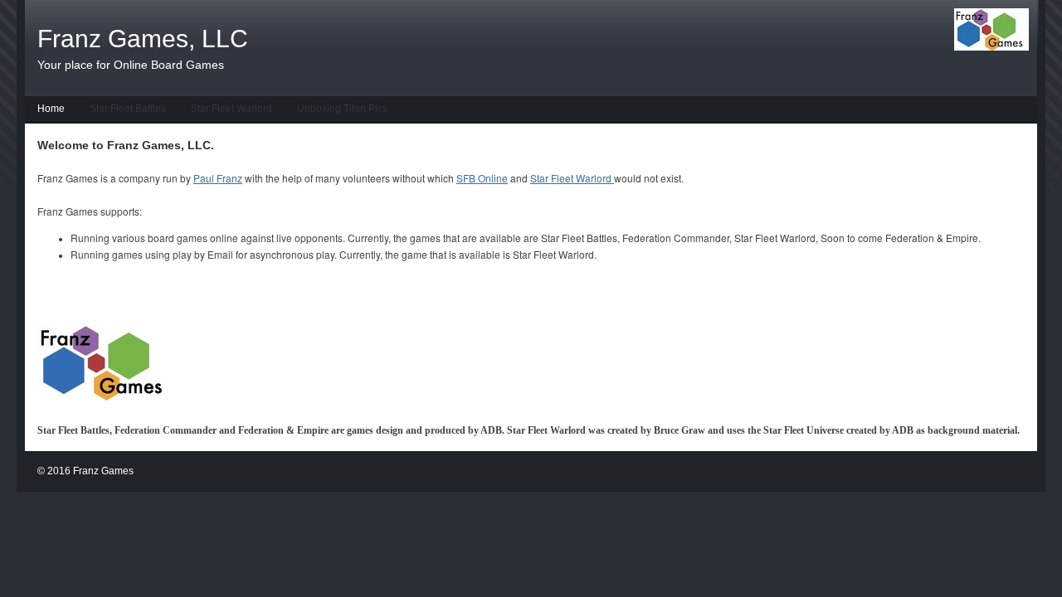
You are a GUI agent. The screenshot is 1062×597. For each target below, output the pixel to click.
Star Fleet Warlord (231, 108)
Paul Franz (217, 178)
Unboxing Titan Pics (342, 108)
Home (51, 108)
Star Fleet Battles (128, 108)
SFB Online (482, 178)
